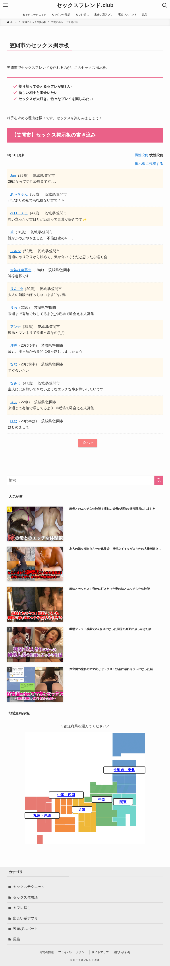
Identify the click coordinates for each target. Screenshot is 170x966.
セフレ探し (22, 908)
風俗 (16, 939)
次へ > (88, 443)
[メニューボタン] (5, 5)
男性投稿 (141, 155)
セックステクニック (29, 887)
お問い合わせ (122, 952)
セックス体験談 (25, 897)
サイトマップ (100, 952)
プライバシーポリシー (72, 952)
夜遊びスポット (25, 929)
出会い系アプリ (25, 918)
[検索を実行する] (158, 480)
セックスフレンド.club (85, 5)
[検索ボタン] (164, 5)
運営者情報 (46, 952)
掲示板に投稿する (149, 163)
